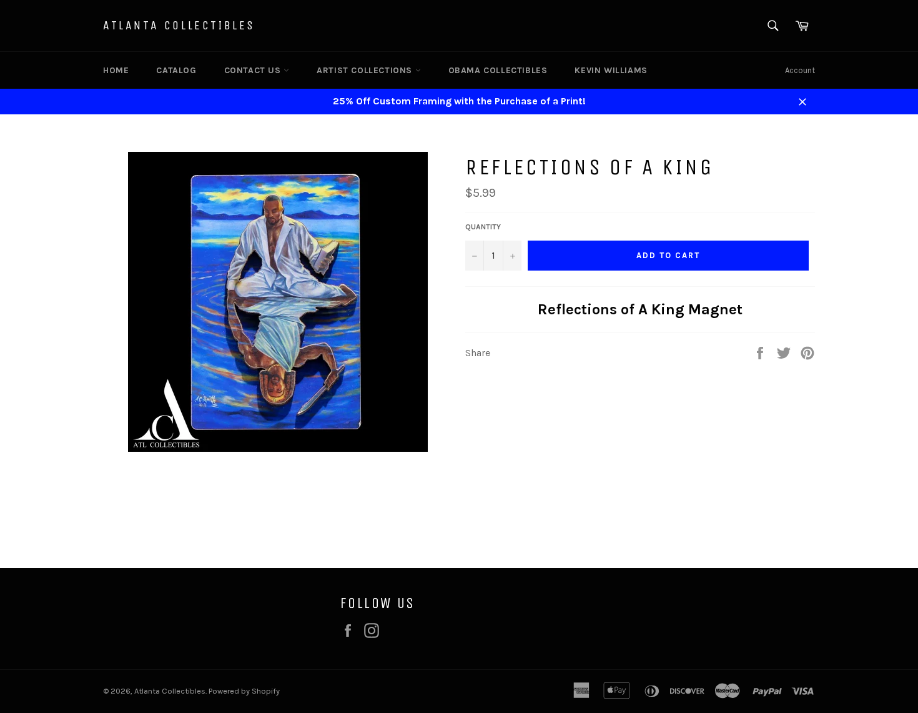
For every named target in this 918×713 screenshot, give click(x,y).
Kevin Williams (611, 70)
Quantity (483, 226)
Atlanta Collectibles (179, 25)
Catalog (176, 70)
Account (800, 70)
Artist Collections (366, 70)
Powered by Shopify (244, 691)
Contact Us (254, 70)
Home (116, 70)
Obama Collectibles (498, 70)
